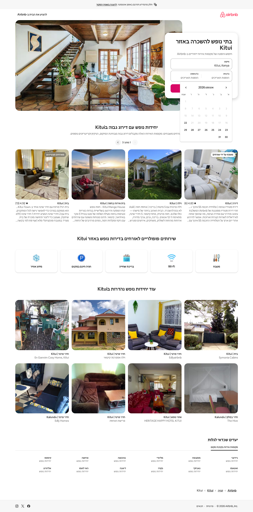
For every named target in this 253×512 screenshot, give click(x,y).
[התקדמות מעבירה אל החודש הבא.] (186, 87)
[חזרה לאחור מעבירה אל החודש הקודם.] (226, 87)
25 (212, 129)
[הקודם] (135, 142)
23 (226, 129)
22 (185, 122)
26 (206, 129)
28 (192, 129)
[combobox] (201, 65)
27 (199, 129)
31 (219, 137)
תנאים (199, 506)
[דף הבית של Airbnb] (229, 14)
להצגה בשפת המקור (106, 4)
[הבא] (118, 142)
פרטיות (209, 506)
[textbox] (216, 78)
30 (226, 137)
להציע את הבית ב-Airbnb (32, 14)
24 (219, 129)
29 (185, 129)
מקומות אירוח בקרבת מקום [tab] (224, 447)
